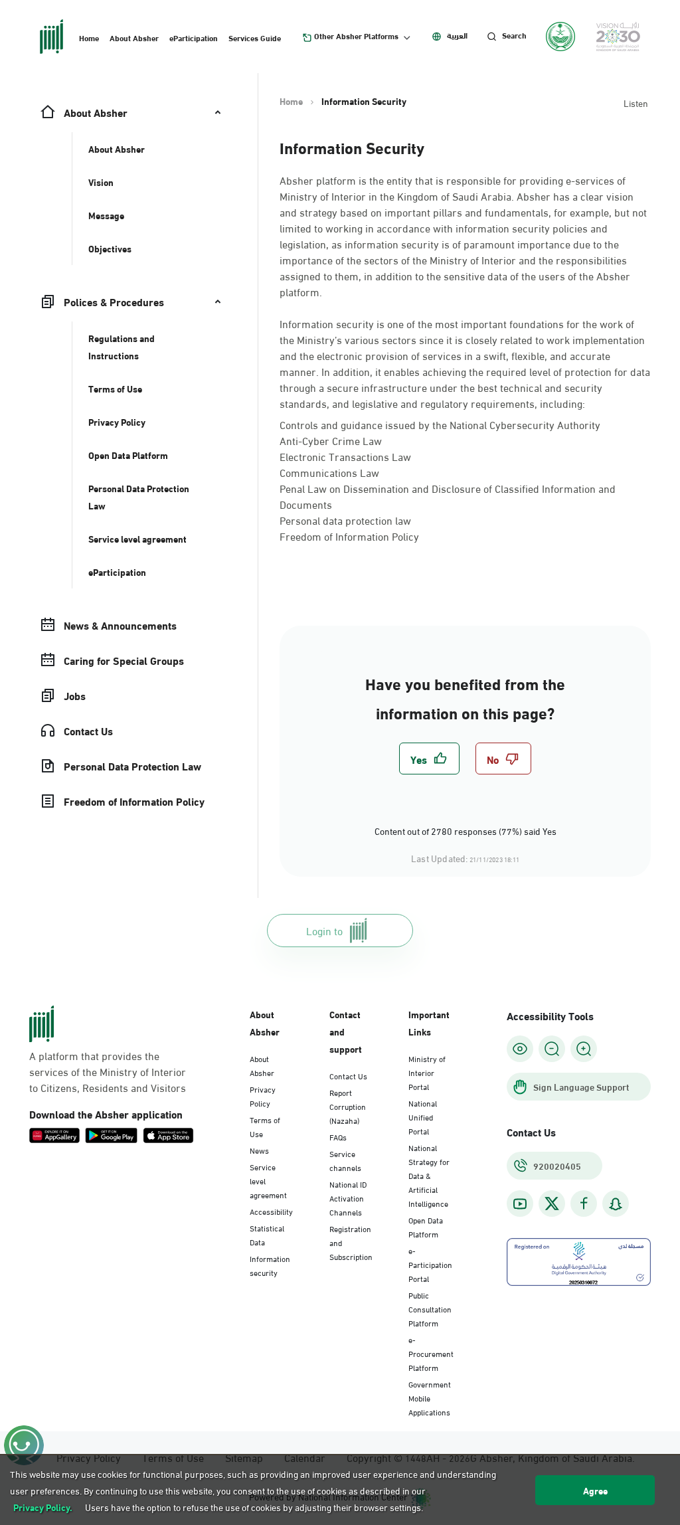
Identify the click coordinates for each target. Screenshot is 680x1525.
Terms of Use (265, 1126)
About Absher (134, 37)
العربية (457, 35)
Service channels (345, 1160)
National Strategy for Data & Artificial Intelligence (429, 1175)
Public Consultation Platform (430, 1308)
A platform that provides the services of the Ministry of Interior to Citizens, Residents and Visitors (107, 1071)
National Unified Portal (422, 1116)
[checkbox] (429, 758)
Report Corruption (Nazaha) (347, 1106)
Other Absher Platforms (356, 36)
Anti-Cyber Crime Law (331, 440)
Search (514, 35)
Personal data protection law (345, 519)
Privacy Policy (263, 1095)
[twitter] (552, 1203)
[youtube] (520, 1204)
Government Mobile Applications (429, 1397)
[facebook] (584, 1204)
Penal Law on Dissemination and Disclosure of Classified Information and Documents (448, 495)
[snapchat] (616, 1204)
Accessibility (271, 1211)
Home (89, 37)
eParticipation (193, 37)
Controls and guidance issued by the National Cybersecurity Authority (440, 424)
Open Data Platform (425, 1226)
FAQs (338, 1136)
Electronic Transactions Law (345, 456)
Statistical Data (267, 1234)
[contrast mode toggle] (520, 1049)
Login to (324, 930)
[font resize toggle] (552, 1049)
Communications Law (329, 472)
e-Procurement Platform (431, 1353)
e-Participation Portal (430, 1264)
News (259, 1149)
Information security (270, 1265)
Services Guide (254, 37)
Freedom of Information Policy (349, 535)
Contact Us (348, 1075)
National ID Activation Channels (348, 1197)
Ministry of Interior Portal (427, 1072)
